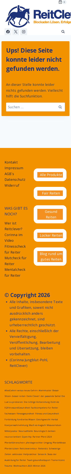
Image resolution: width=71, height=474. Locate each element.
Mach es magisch (37, 425)
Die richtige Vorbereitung (37, 402)
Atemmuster (45, 390)
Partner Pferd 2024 (42, 436)
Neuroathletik (26, 431)
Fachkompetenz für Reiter (44, 407)
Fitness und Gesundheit (47, 413)
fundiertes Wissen (26, 419)
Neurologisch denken (45, 431)
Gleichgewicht (43, 419)
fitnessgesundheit (25, 413)
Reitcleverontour (28, 448)
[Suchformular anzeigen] (63, 31)
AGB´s (9, 173)
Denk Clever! (33, 396)
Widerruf (12, 185)
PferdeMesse (59, 442)
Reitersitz (43, 448)
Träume (8, 466)
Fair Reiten (51, 193)
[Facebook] (8, 31)
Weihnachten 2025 (22, 466)
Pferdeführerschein (15, 442)
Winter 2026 (39, 466)
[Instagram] (23, 31)
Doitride (55, 402)
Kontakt (11, 162)
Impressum (14, 168)
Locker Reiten (51, 235)
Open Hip (27, 436)
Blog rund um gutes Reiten (51, 256)
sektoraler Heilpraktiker (24, 454)
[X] (15, 31)
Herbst (54, 419)
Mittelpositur (11, 431)
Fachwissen (10, 413)
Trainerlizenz (58, 460)
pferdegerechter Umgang (39, 442)
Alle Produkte (51, 174)
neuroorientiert (13, 436)
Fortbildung (10, 419)
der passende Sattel (51, 396)
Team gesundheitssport (38, 460)
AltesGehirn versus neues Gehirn (21, 390)
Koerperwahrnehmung (16, 425)
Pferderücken (12, 448)
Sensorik (42, 454)
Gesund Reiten (51, 214)
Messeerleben (54, 425)
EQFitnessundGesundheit (17, 407)
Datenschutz (15, 179)
